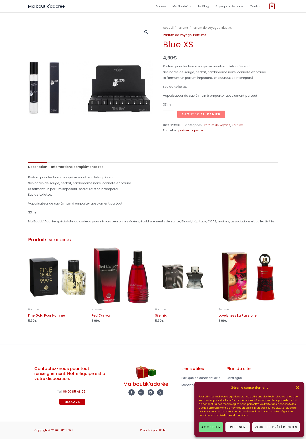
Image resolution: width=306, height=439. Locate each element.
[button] (298, 388)
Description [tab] (37, 167)
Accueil (160, 6)
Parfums (183, 28)
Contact (256, 6)
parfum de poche (190, 130)
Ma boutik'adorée (46, 6)
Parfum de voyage (205, 28)
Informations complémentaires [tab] (77, 167)
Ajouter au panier (201, 114)
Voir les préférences (276, 427)
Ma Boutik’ (180, 6)
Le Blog (203, 6)
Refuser (238, 427)
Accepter (211, 427)
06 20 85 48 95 (74, 391)
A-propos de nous (229, 6)
